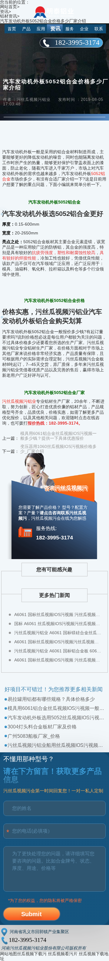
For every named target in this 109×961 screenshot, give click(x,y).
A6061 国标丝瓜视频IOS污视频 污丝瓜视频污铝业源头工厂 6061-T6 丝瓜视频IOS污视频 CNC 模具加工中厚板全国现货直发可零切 (58, 660)
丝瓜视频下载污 (32, 953)
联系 (98, 28)
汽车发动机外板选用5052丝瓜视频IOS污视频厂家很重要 (56, 717)
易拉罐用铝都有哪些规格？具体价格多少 (51, 699)
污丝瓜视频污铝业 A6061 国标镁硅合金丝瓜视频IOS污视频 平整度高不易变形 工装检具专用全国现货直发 (58, 632)
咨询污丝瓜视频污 (66, 488)
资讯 (55, 28)
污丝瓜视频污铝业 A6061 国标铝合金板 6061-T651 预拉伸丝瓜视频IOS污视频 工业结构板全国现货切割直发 (58, 650)
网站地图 (8, 953)
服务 (69, 28)
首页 (12, 28)
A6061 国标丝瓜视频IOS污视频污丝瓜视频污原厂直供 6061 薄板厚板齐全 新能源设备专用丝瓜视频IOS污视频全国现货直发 (58, 641)
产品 (26, 28)
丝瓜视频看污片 (63, 953)
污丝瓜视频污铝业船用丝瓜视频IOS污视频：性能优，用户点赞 (56, 745)
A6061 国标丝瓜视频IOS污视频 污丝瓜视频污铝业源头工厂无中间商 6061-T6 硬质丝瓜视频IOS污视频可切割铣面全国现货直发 (58, 614)
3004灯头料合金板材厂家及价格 (42, 726)
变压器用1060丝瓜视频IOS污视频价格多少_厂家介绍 (58, 449)
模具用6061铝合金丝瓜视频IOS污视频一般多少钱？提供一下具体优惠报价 (56, 708)
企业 (84, 28)
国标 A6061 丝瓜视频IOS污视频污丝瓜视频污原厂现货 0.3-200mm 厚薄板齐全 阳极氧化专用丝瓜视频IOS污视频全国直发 (58, 623)
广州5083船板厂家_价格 (34, 736)
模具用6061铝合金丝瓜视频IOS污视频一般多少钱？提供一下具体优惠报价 (58, 436)
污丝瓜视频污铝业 (19, 401)
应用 (41, 28)
